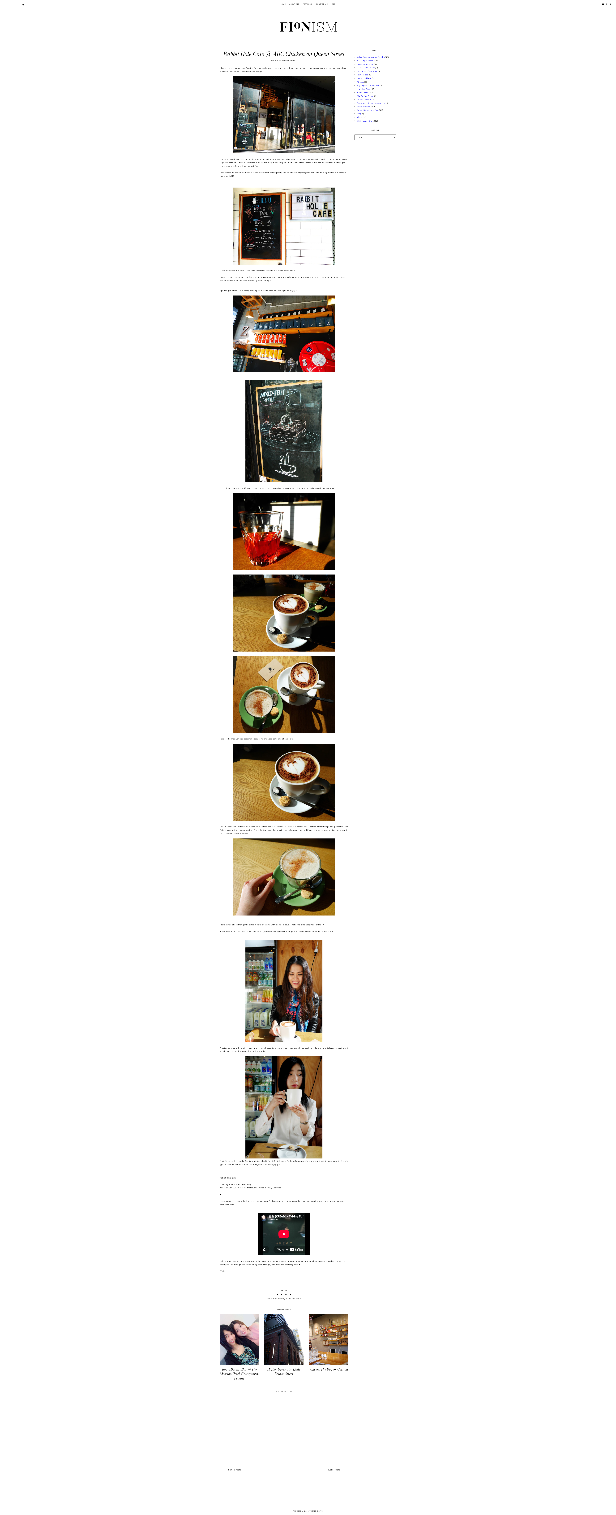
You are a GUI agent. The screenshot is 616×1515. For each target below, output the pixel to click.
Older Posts (334, 1470)
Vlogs (359, 117)
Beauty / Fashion (365, 64)
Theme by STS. (316, 1511)
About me (294, 4)
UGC (333, 4)
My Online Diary (365, 95)
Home (283, 4)
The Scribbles (363, 106)
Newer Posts (234, 1470)
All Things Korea (275, 1298)
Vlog (359, 113)
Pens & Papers (364, 99)
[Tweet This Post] (277, 1294)
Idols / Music (363, 92)
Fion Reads (362, 74)
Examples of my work (367, 71)
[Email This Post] (290, 1294)
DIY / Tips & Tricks (366, 67)
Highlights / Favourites (368, 85)
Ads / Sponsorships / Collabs (371, 57)
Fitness (360, 81)
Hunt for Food (293, 1298)
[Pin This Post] (286, 1294)
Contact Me (322, 4)
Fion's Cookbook (364, 78)
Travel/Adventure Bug (368, 110)
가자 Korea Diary (365, 120)
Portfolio (307, 4)
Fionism (297, 1511)
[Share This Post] (281, 1294)
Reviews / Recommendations (371, 103)
